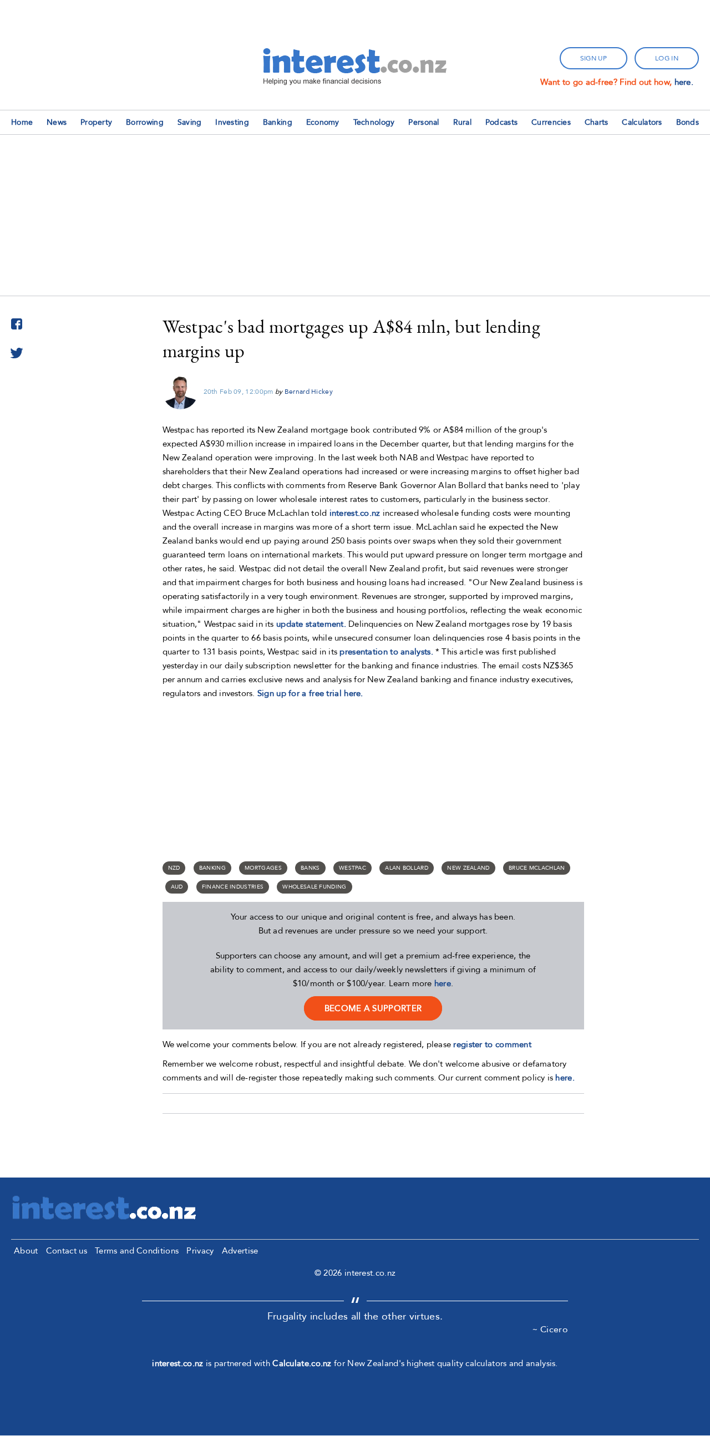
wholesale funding (314, 887)
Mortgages (263, 868)
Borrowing (145, 122)
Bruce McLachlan (537, 868)
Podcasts (501, 122)
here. (684, 82)
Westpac (352, 868)
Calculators (642, 122)
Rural (462, 122)
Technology (374, 122)
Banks (310, 868)
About (26, 1250)
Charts (596, 122)
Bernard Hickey (309, 391)
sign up (593, 58)
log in (666, 58)
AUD (177, 887)
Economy (322, 122)
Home (22, 122)
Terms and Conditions (137, 1250)
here (442, 983)
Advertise (240, 1250)
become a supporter (373, 1008)
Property (96, 122)
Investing (232, 122)
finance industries (232, 887)
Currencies (551, 122)
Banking (277, 122)
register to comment (492, 1044)
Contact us (66, 1250)
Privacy (200, 1250)
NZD (174, 868)
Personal (423, 122)
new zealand (468, 868)
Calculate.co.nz (302, 1363)
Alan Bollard (406, 868)
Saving (190, 122)
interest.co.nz (355, 513)
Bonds (687, 122)
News (57, 122)
